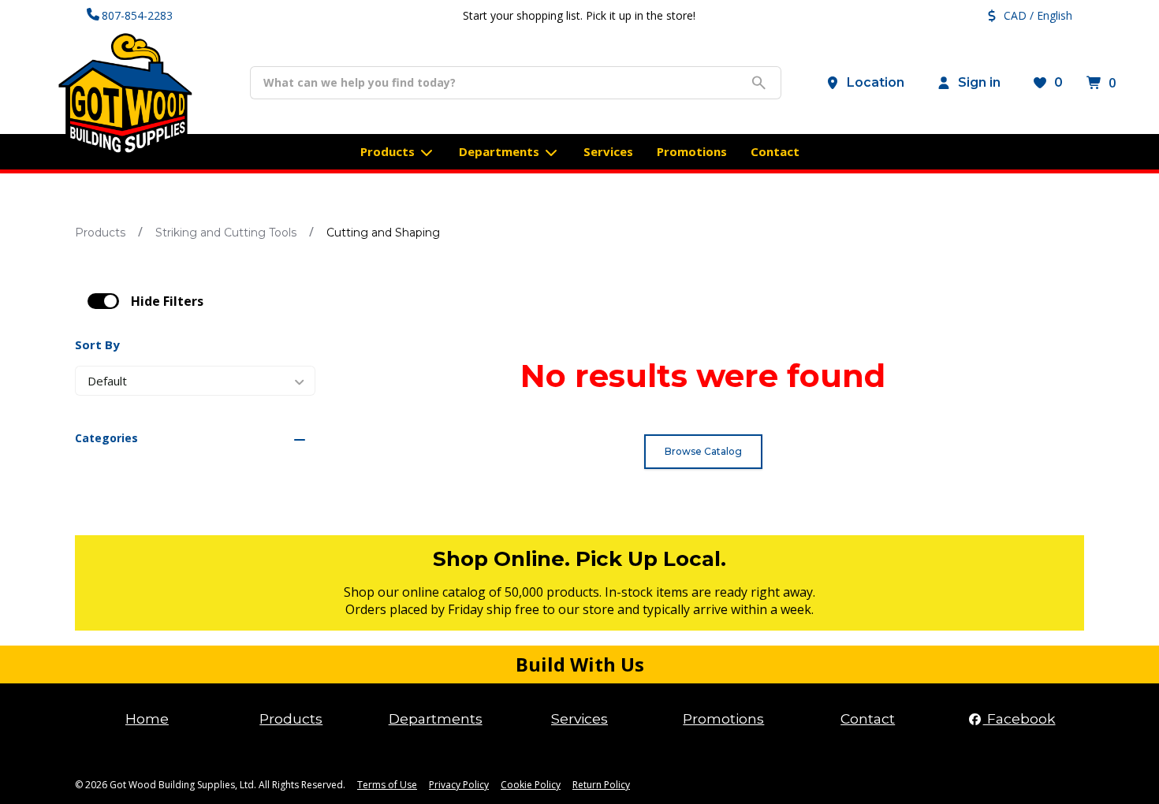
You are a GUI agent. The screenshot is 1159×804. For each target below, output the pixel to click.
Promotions (723, 718)
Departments (436, 718)
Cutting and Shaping (383, 232)
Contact (867, 718)
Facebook (1019, 718)
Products (100, 232)
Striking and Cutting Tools (225, 232)
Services (579, 718)
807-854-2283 (137, 15)
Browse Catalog (703, 451)
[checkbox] (103, 301)
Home (147, 718)
